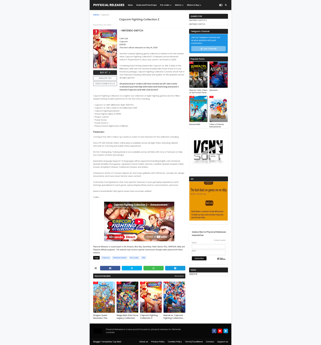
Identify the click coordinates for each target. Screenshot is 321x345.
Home (96, 15)
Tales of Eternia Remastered (216, 125)
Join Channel (209, 48)
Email (194, 243)
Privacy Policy (158, 341)
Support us (222, 341)
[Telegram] (175, 268)
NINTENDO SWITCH (197, 24)
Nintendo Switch (119, 257)
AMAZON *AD (105, 78)
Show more (179, 276)
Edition (178, 5)
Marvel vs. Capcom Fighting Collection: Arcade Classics (173, 317)
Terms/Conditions (194, 341)
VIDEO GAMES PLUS (105, 84)
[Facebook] (110, 268)
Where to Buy (193, 5)
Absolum (213, 90)
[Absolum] (218, 75)
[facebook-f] (214, 331)
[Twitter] (132, 268)
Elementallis (194, 124)
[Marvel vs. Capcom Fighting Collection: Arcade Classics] (174, 297)
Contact (210, 341)
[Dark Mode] (220, 5)
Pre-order (164, 5)
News (130, 5)
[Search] (226, 5)
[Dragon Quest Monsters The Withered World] (104, 297)
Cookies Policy (175, 341)
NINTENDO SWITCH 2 (198, 20)
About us (143, 341)
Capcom (105, 15)
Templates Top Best (111, 341)
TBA (143, 257)
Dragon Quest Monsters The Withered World (101, 317)
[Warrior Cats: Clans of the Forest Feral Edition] (198, 75)
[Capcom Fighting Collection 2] (151, 297)
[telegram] (225, 331)
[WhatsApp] (153, 268)
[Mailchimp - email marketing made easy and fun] (221, 261)
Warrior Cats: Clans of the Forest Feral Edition (198, 91)
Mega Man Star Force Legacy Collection (127, 317)
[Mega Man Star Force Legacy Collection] (127, 297)
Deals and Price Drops (146, 5)
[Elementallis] (198, 109)
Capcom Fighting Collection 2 (149, 317)
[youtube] (220, 331)
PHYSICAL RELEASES (108, 5)
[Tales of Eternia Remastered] (218, 109)
